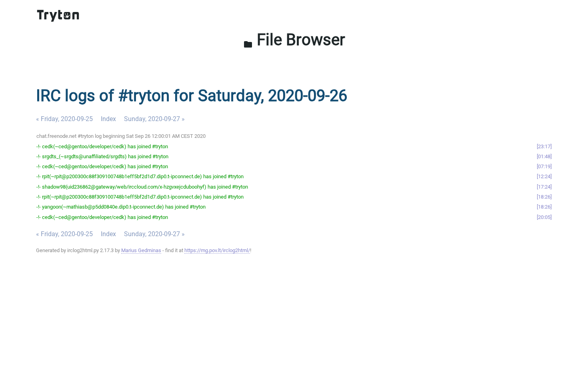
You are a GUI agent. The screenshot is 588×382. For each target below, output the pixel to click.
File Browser (294, 39)
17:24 (544, 187)
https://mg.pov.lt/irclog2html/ (217, 250)
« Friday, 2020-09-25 (64, 119)
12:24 (544, 176)
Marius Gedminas (141, 250)
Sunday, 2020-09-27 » (154, 119)
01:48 (544, 156)
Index (108, 119)
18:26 (544, 197)
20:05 (544, 217)
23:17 (544, 146)
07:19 (544, 166)
